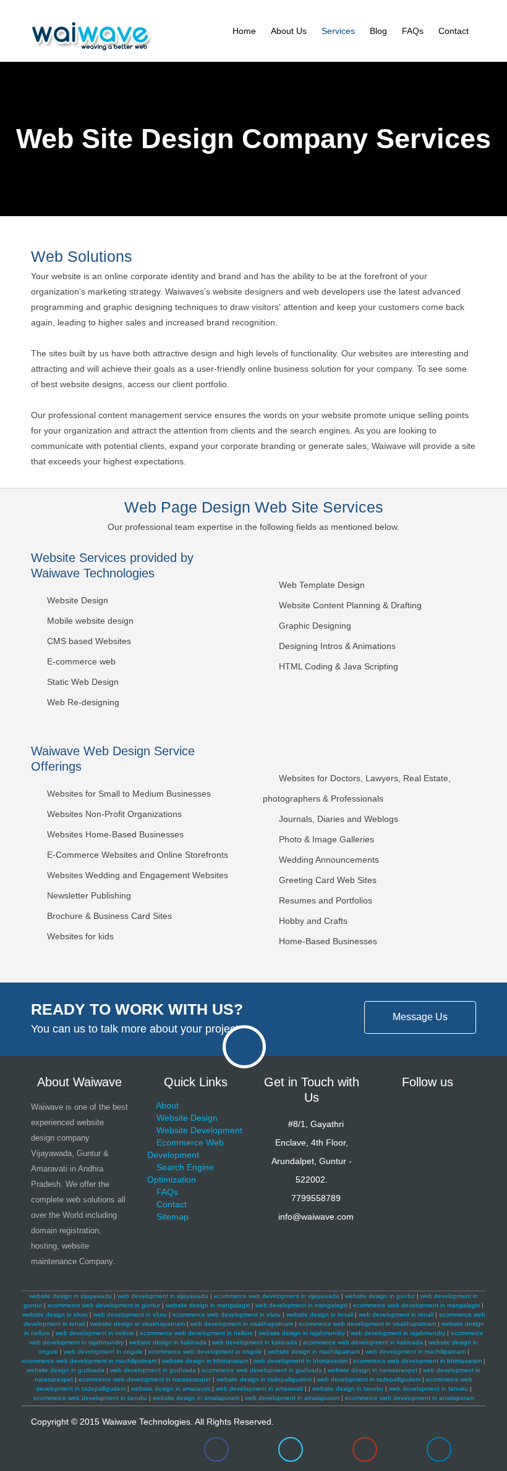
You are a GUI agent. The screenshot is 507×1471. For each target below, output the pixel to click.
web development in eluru (130, 1314)
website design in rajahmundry (301, 1333)
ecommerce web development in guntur (104, 1305)
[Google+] (364, 1452)
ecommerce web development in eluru (227, 1314)
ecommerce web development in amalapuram (409, 1397)
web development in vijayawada (162, 1296)
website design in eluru (55, 1314)
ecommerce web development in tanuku (90, 1397)
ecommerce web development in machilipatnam (89, 1360)
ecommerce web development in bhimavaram (417, 1360)
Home (244, 31)
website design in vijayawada (70, 1296)
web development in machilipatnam (415, 1351)
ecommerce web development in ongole (205, 1351)
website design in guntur (380, 1296)
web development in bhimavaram (300, 1360)
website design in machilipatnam (314, 1351)
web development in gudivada (153, 1370)
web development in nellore (95, 1333)
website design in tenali (319, 1314)
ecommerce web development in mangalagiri (416, 1305)
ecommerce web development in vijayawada (276, 1296)
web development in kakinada (254, 1342)
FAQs (413, 31)
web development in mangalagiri (301, 1305)
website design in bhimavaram (205, 1360)
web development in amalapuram (292, 1397)
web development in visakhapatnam (241, 1323)
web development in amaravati (259, 1388)
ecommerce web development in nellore (196, 1333)
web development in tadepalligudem (368, 1379)
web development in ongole (103, 1351)
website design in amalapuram (196, 1397)
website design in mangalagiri (208, 1305)
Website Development (199, 1130)
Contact (453, 31)
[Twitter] (290, 1452)
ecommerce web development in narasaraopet (145, 1379)
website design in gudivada (65, 1370)
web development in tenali (396, 1314)
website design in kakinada (168, 1342)
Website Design (187, 1118)
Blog (378, 31)
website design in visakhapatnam (137, 1323)
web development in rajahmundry (398, 1333)
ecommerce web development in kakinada (363, 1342)
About (167, 1105)
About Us (289, 31)
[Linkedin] (439, 1452)
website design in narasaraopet (372, 1370)
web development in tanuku (428, 1388)
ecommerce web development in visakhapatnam (367, 1323)
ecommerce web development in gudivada (262, 1370)
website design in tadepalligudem (264, 1379)
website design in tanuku (347, 1388)
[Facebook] (216, 1452)
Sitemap (172, 1217)
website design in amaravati (170, 1388)
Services (338, 31)
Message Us (420, 1017)
